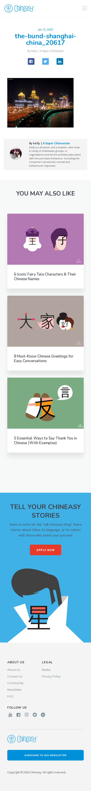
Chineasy (19, 8)
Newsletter (14, 690)
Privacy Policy (51, 676)
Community (15, 683)
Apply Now (45, 550)
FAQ (10, 696)
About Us (13, 670)
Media (46, 670)
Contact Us (14, 676)
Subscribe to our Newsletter (45, 755)
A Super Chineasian (52, 51)
